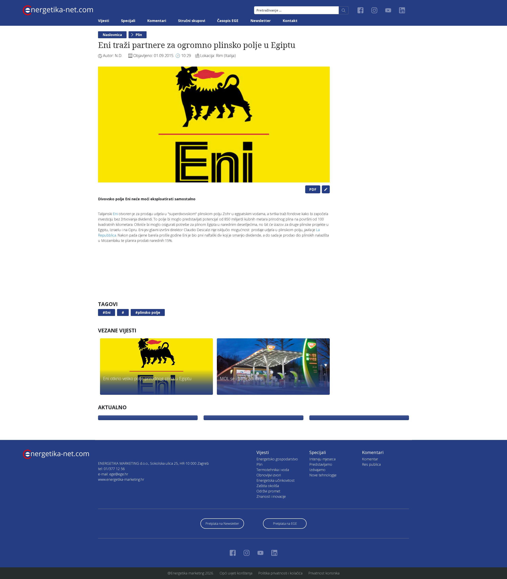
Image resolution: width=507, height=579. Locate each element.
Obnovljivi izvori (268, 475)
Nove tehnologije (322, 475)
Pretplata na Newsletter (222, 523)
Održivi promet (268, 491)
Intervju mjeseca (322, 459)
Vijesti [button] (103, 20)
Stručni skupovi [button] (191, 20)
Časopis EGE (227, 20)
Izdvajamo (317, 469)
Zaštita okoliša (267, 485)
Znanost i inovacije (271, 496)
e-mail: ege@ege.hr (113, 474)
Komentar (370, 459)
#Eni (107, 312)
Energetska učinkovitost (275, 480)
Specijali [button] (128, 20)
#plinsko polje (147, 312)
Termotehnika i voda (272, 469)
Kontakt (290, 20)
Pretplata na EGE (285, 523)
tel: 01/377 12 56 (111, 468)
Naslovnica (112, 34)
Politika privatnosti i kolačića (280, 573)
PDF (312, 189)
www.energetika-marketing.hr (121, 479)
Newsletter (260, 20)
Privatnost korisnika (323, 573)
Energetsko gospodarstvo (277, 459)
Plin (138, 34)
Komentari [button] (156, 20)
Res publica (371, 464)
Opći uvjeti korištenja (236, 573)
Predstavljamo (320, 464)
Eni (116, 213)
